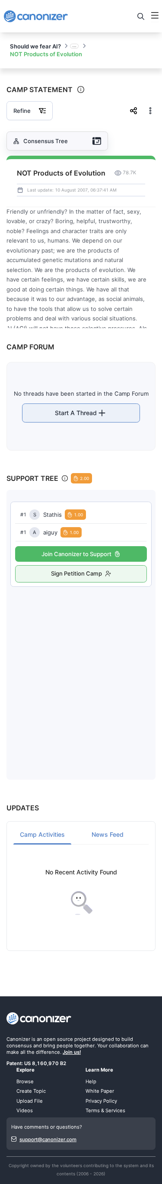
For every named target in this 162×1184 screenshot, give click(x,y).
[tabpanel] (81, 892)
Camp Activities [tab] (42, 834)
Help (91, 1081)
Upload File (29, 1101)
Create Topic (31, 1091)
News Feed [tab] (108, 834)
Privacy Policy (101, 1101)
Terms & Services (105, 1110)
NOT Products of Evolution (46, 54)
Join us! (72, 1052)
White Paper (100, 1091)
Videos (24, 1110)
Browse (25, 1081)
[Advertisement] (81, 674)
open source (58, 1039)
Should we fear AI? (35, 46)
